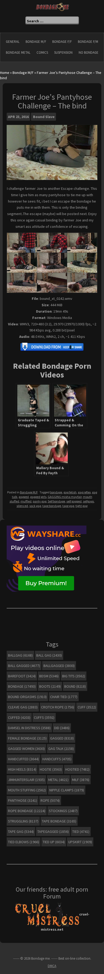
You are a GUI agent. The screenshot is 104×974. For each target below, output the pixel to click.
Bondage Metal (18, 52)
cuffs (44, 717)
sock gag (35, 506)
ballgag (20, 655)
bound (75, 686)
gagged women (26, 748)
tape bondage (51, 506)
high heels (22, 769)
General (12, 41)
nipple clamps (66, 790)
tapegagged (53, 831)
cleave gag (23, 707)
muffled (26, 501)
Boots (50, 686)
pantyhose (22, 800)
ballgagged (59, 665)
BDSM (49, 676)
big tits (73, 676)
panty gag (39, 501)
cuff (87, 707)
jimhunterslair (26, 779)
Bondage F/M (88, 41)
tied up (54, 841)
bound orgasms (27, 696)
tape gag (68, 506)
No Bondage (88, 52)
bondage (56, 492)
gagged (24, 497)
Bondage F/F (62, 41)
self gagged (74, 501)
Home (4, 72)
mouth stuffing (27, 790)
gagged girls (38, 497)
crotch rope (57, 707)
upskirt (80, 841)
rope (50, 800)
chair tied (63, 696)
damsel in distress (29, 727)
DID (62, 727)
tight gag (81, 506)
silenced (22, 506)
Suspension (63, 52)
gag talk (61, 748)
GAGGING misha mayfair (65, 497)
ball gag (49, 655)
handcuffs (56, 759)
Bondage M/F (36, 41)
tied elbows (23, 841)
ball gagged (24, 665)
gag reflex (84, 492)
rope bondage (26, 810)
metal (58, 779)
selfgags (88, 501)
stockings (63, 810)
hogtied (77, 769)
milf (80, 779)
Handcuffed (23, 759)
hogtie (51, 769)
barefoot (22, 676)
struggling (23, 821)
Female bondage (27, 738)
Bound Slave (44, 116)
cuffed (19, 717)
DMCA (52, 966)
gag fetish (70, 492)
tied (80, 831)
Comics (42, 52)
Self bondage (56, 501)
